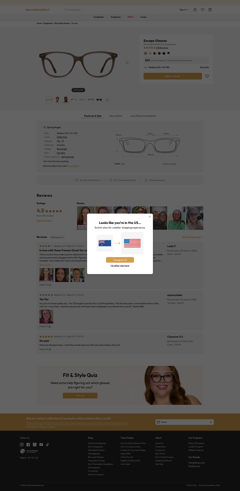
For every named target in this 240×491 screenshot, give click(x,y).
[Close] (149, 216)
